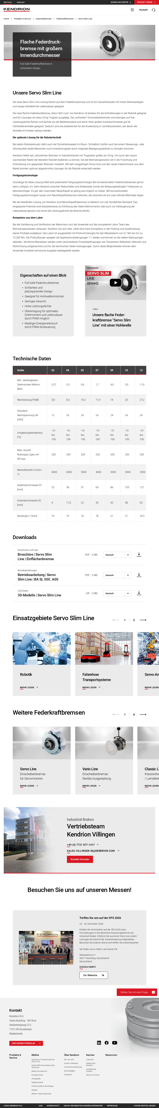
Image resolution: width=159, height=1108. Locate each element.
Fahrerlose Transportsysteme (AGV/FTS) (43, 1061)
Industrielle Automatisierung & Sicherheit (43, 1066)
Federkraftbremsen (65, 19)
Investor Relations (71, 1063)
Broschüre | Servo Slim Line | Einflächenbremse (36, 557)
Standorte (68, 1075)
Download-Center (119, 2)
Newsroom (111, 1055)
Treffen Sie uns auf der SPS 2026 (100, 917)
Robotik (34, 1090)
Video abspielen (116, 282)
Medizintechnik (37, 1082)
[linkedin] (99, 1043)
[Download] (138, 554)
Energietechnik (37, 1075)
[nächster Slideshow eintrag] (143, 620)
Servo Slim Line (85, 19)
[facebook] (107, 1043)
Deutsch (8, 2)
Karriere (90, 1055)
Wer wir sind (69, 1060)
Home (6, 19)
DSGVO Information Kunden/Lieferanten (83, 1106)
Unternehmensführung (73, 1067)
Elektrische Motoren (39, 1071)
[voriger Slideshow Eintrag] (116, 620)
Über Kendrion (71, 1055)
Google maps (88, 967)
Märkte (35, 1055)
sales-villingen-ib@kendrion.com (91, 851)
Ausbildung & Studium (91, 1070)
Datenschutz (53, 1106)
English (21, 2)
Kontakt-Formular (80, 859)
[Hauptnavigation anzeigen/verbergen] (132, 10)
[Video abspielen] (115, 282)
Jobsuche (90, 1060)
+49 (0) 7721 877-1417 (81, 844)
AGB (40, 1106)
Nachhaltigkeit (69, 1071)
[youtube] (114, 1043)
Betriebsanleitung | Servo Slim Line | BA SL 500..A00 (38, 577)
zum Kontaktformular (23, 1043)
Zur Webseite (90, 975)
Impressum (112, 1106)
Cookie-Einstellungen (144, 1106)
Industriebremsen (44, 19)
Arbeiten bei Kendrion (90, 1064)
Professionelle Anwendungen (43, 1086)
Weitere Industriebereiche (42, 1094)
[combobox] (117, 555)
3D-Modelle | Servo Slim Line (39, 595)
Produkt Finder (144, 2)
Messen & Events (93, 1075)
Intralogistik (36, 1079)
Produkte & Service (22, 19)
